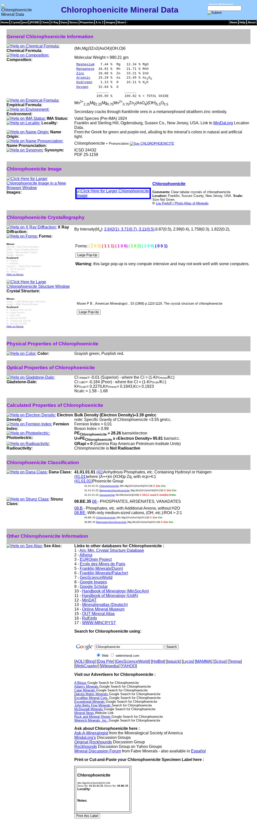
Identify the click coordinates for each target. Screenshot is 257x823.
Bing (90, 661)
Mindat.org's (85, 737)
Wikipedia (109, 666)
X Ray (54, 22)
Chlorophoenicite (168, 184)
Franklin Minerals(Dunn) (101, 568)
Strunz (73, 22)
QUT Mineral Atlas (98, 614)
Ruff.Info (89, 618)
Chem (45, 22)
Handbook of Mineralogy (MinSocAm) (115, 591)
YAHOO (128, 666)
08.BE (80, 513)
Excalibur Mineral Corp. (91, 698)
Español (198, 751)
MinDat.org (223, 123)
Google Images (93, 582)
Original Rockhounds (93, 742)
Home (5, 22)
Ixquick (173, 661)
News (233, 22)
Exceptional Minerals (90, 701)
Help (242, 22)
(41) (99, 472)
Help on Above (15, 274)
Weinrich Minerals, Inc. (91, 720)
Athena (86, 555)
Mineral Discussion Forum (97, 751)
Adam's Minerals (86, 686)
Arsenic (83, 78)
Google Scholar (94, 586)
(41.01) (80, 476)
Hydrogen (84, 82)
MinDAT (89, 600)
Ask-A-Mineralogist (91, 733)
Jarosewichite (107, 494)
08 (95, 501)
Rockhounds (85, 746)
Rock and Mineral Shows (92, 717)
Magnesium (85, 64)
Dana (63, 22)
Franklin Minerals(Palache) (104, 573)
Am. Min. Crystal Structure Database (112, 550)
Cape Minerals (85, 690)
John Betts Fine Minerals (93, 705)
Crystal (15, 22)
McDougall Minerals (89, 709)
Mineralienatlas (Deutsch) (105, 604)
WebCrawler (86, 666)
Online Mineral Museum (103, 609)
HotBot (158, 661)
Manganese (85, 69)
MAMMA (203, 661)
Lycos (188, 661)
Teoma (235, 661)
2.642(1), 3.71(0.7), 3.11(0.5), (129, 229)
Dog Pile (105, 661)
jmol (25, 22)
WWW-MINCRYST (99, 623)
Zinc (80, 73)
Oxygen (82, 87)
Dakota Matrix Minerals (91, 694)
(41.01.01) (83, 481)
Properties (87, 22)
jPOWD (34, 22)
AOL (79, 661)
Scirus (220, 661)
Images (110, 22)
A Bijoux (80, 683)
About (251, 22)
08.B (79, 508)
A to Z (100, 22)
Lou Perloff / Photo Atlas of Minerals (182, 203)
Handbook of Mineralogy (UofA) (110, 595)
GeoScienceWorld (96, 577)
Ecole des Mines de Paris (102, 564)
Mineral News (84, 713)
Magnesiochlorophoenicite (114, 490)
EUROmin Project (96, 559)
